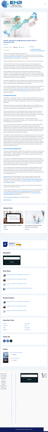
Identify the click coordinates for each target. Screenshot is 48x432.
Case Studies (27, 327)
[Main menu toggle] (45, 4)
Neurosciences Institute (10, 182)
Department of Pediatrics (13, 197)
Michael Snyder (7, 176)
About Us (5, 323)
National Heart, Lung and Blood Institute (22, 191)
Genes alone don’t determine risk (37, 50)
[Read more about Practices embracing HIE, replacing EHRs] (13, 217)
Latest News (27, 323)
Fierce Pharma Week (14, 358)
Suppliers (5, 329)
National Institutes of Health (11, 192)
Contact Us (5, 325)
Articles (26, 325)
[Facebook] (4, 341)
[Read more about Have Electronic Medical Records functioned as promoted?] (34, 217)
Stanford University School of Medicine (13, 56)
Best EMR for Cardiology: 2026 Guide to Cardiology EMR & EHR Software (19, 288)
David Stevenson (25, 90)
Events (4, 327)
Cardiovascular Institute (26, 180)
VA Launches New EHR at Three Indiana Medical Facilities (16, 279)
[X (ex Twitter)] (11, 341)
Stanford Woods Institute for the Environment (33, 179)
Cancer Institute (36, 180)
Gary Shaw (20, 89)
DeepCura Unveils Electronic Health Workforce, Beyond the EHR (17, 274)
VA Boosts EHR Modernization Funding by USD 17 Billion (16, 283)
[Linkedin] (7, 341)
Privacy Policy (27, 329)
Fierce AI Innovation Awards (16, 352)
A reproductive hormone (36, 49)
